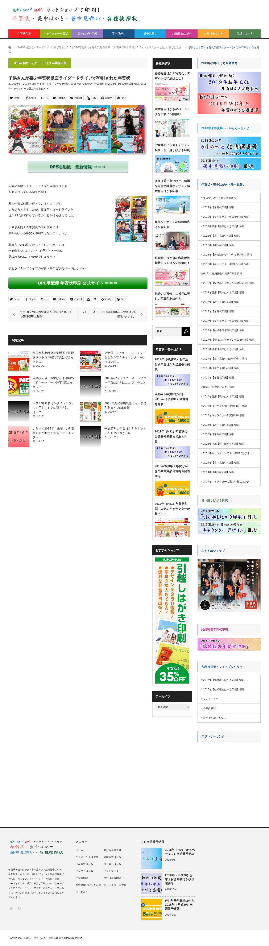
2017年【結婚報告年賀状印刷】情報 (223, 330)
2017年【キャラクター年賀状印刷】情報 (226, 320)
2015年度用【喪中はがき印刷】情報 (223, 443)
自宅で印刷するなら (214, 717)
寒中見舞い (119, 33)
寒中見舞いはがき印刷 (88, 885)
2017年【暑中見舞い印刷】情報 (221, 301)
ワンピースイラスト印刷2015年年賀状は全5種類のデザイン (109, 314)
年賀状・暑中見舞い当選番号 (219, 197)
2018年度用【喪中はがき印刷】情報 (223, 292)
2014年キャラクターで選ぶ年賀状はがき (226, 481)
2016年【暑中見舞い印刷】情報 (221, 368)
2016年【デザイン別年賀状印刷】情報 (225, 405)
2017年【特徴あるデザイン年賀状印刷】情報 (228, 339)
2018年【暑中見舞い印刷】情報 (221, 235)
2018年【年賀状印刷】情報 (218, 245)
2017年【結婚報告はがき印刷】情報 (223, 680)
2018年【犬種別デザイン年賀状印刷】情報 (227, 254)
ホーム (79, 850)
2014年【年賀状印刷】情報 (218, 472)
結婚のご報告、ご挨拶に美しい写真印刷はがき (172, 296)
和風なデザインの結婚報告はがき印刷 (172, 224)
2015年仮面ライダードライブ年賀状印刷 (46, 83)
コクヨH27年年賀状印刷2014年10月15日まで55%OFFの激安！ (46, 314)
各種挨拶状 (209, 708)
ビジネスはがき (84, 871)
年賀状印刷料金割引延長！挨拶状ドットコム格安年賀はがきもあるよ (53, 357)
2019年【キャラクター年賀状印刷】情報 (226, 216)
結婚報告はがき (181, 33)
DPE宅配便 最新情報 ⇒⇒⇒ (78, 167)
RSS (19, 908)
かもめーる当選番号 (87, 857)
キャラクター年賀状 (56, 33)
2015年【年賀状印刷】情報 (123, 83)
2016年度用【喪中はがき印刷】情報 (223, 396)
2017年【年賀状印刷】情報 (218, 311)
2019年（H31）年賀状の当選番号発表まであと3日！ (171, 436)
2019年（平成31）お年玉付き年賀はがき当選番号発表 (172, 364)
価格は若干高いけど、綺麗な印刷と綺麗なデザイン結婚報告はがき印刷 (172, 186)
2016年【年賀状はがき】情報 (218, 387)
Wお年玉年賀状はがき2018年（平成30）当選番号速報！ (179, 904)
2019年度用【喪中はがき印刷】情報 (223, 226)
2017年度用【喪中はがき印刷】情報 (223, 349)
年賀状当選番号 (112, 850)
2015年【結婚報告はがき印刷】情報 (223, 689)
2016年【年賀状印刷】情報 (218, 377)
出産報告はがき (213, 33)
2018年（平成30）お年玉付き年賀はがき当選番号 (179, 879)
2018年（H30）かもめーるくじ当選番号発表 (180, 851)
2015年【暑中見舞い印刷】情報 (221, 424)
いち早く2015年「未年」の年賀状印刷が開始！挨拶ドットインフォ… (54, 433)
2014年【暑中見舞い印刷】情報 (221, 462)
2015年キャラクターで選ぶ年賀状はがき (226, 453)
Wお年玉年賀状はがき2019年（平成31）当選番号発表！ (171, 399)
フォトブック (210, 698)
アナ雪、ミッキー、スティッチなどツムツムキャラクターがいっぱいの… (125, 357)
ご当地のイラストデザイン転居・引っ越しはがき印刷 (172, 147)
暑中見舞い (150, 33)
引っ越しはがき (112, 864)
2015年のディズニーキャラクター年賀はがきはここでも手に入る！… (125, 382)
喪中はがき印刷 (87, 33)
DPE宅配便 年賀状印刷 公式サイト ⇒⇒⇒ (77, 283)
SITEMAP (81, 892)
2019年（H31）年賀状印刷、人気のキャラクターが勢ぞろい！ (172, 508)
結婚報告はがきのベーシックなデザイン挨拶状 (172, 111)
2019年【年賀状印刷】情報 (218, 207)
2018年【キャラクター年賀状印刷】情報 (226, 264)
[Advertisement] (229, 771)
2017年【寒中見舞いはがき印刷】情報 (225, 358)
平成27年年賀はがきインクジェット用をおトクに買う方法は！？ (53, 408)
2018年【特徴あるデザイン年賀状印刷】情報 (228, 283)
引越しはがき (245, 33)
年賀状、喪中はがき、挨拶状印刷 (42, 938)
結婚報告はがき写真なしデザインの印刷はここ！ (172, 76)
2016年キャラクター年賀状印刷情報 (223, 415)
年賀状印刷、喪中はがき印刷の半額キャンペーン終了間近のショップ (53, 382)
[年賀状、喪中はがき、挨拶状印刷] (75, 14)
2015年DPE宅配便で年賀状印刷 (89, 83)
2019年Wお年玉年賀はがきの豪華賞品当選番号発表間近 (172, 471)
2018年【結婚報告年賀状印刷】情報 (221, 273)
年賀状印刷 (24, 33)
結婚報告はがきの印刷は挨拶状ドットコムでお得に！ (172, 260)
